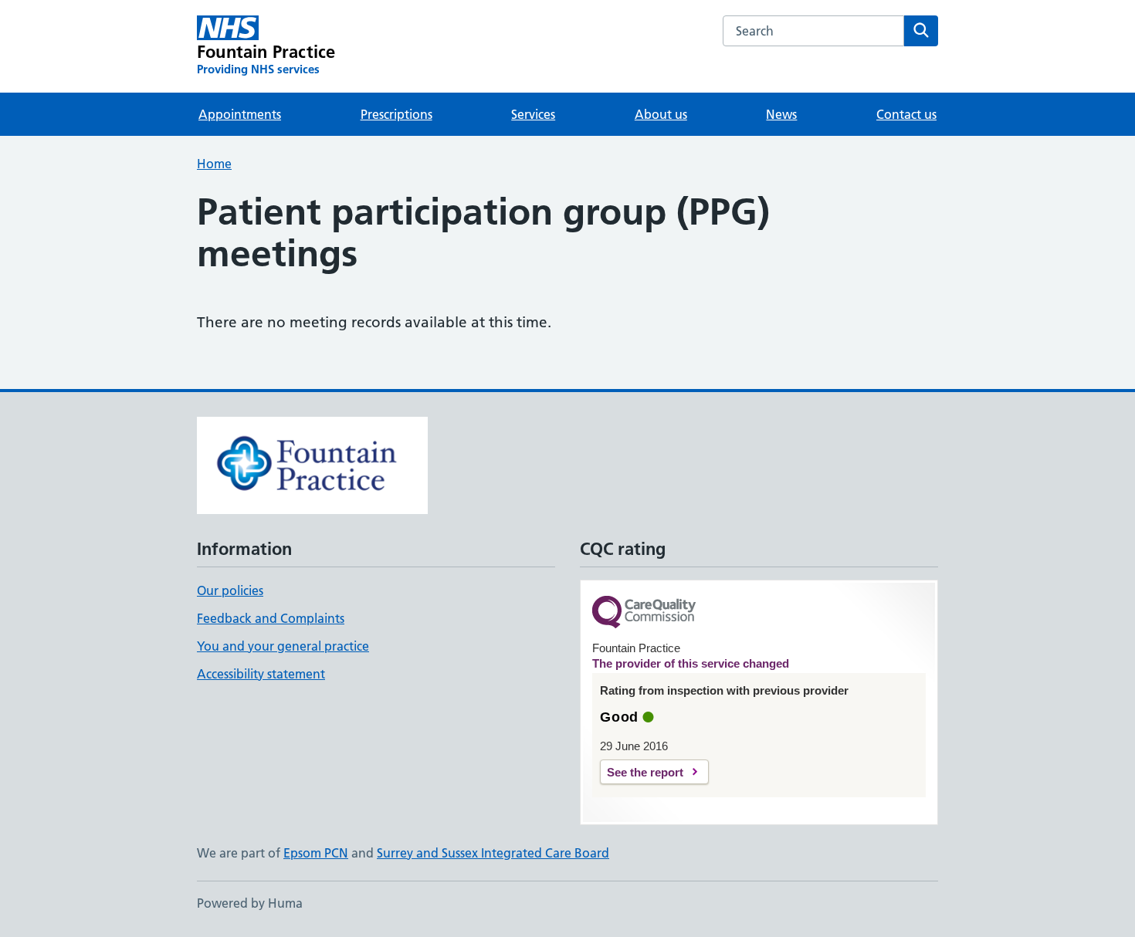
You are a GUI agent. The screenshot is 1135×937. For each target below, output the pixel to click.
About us (661, 114)
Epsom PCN (315, 853)
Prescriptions (396, 114)
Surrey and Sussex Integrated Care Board (493, 853)
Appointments (239, 114)
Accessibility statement (261, 674)
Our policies (230, 590)
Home (214, 163)
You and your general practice (283, 646)
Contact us (906, 114)
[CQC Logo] (644, 613)
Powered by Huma (250, 903)
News (781, 114)
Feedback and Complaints (270, 618)
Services (533, 114)
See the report (645, 772)
